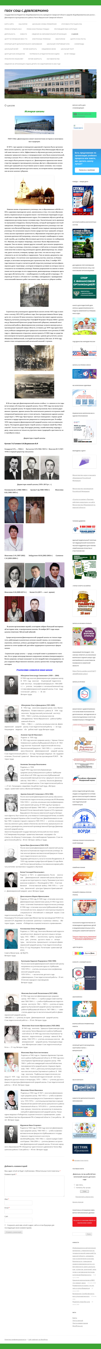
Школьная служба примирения (44, 24)
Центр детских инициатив (15, 54)
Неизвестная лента (81, 1160)
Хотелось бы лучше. (83, 1188)
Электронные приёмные (41, 39)
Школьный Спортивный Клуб (58, 44)
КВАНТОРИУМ (60, 39)
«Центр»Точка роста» (78, 39)
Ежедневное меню (49, 49)
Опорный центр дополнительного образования (23, 44)
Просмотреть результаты (84, 1197)
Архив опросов (77, 1202)
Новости (23, 34)
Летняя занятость (30, 49)
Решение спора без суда (81, 1302)
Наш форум (23, 24)
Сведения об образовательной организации (49, 34)
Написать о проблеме (87, 170)
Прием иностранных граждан (38, 29)
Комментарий (11, 1174)
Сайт (6, 1216)
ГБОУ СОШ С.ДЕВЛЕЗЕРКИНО (26, 11)
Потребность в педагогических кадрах (44, 54)
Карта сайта (9, 24)
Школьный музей (11, 49)
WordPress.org (77, 1326)
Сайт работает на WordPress (38, 1339)
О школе (75, 34)
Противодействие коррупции (65, 29)
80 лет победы (69, 54)
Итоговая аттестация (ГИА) (71, 24)
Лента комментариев (80, 1323)
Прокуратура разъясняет (14, 59)
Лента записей (77, 1321)
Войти (74, 1318)
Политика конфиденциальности (15, 1339)
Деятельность (10, 34)
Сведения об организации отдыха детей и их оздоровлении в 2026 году (33, 64)
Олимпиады (79, 44)
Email (7, 1208)
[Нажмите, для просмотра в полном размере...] (34, 133)
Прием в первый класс (13, 29)
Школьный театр (67, 49)
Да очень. (79, 1185)
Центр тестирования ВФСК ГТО (16, 39)
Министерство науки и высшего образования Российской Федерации (84, 477)
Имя (7, 1199)
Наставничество (53, 59)
